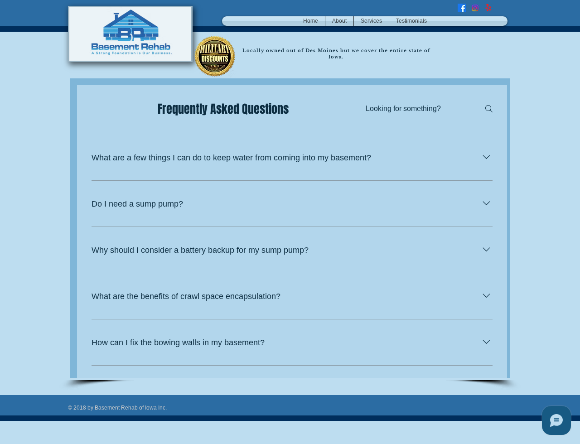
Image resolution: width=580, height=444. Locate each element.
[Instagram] (475, 8)
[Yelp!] (488, 8)
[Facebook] (462, 8)
